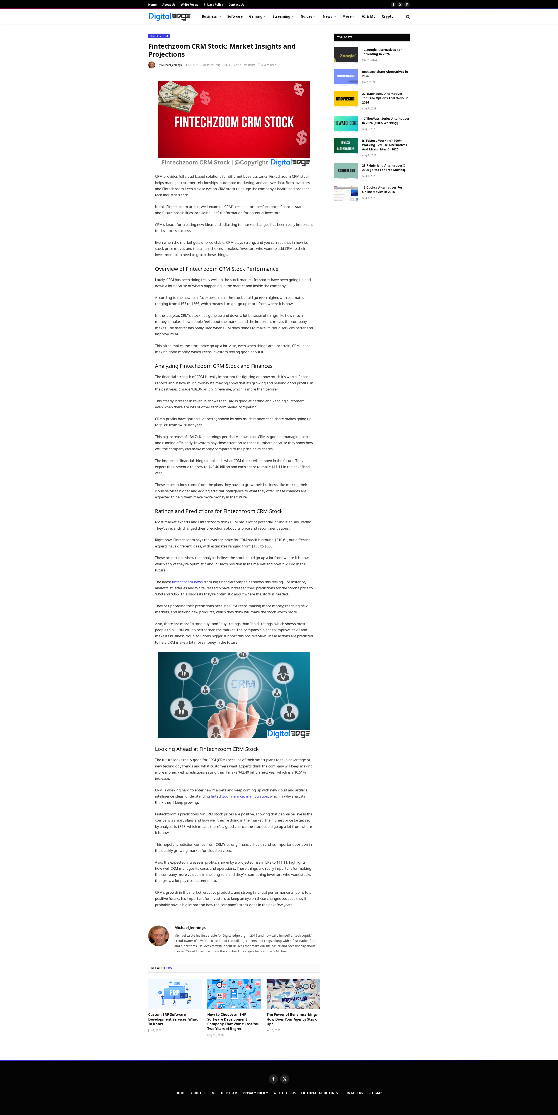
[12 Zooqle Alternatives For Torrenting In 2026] (346, 55)
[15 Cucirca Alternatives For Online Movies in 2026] (346, 193)
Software (235, 16)
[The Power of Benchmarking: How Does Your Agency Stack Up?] (293, 994)
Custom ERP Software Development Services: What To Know (173, 1019)
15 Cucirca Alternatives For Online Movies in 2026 (382, 189)
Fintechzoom (159, 36)
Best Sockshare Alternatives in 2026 (385, 74)
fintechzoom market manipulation (239, 796)
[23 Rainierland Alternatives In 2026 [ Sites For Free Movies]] (346, 171)
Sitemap (375, 1093)
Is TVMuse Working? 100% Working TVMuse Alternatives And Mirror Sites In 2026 (384, 144)
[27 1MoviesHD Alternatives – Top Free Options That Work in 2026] (346, 99)
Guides (307, 16)
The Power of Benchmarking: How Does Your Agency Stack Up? (292, 1019)
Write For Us (285, 1093)
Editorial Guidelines (319, 1093)
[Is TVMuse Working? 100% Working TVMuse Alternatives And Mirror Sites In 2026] (346, 146)
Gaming (255, 16)
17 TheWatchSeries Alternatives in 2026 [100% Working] (386, 120)
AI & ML (368, 16)
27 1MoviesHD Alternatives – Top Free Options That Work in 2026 (385, 98)
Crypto (388, 16)
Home (152, 5)
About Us (168, 5)
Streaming (281, 16)
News (327, 16)
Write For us (189, 5)
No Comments (246, 65)
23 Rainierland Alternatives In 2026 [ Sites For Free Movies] (384, 167)
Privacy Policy (213, 5)
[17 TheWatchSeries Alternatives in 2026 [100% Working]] (346, 124)
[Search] (407, 17)
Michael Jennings (171, 65)
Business (209, 16)
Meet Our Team (224, 1093)
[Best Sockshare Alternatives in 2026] (346, 77)
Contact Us (236, 5)
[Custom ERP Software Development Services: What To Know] (175, 994)
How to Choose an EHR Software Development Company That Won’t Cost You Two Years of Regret (233, 1021)
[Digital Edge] (169, 16)
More (347, 16)
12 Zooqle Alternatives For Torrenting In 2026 (382, 52)
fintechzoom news (187, 581)
